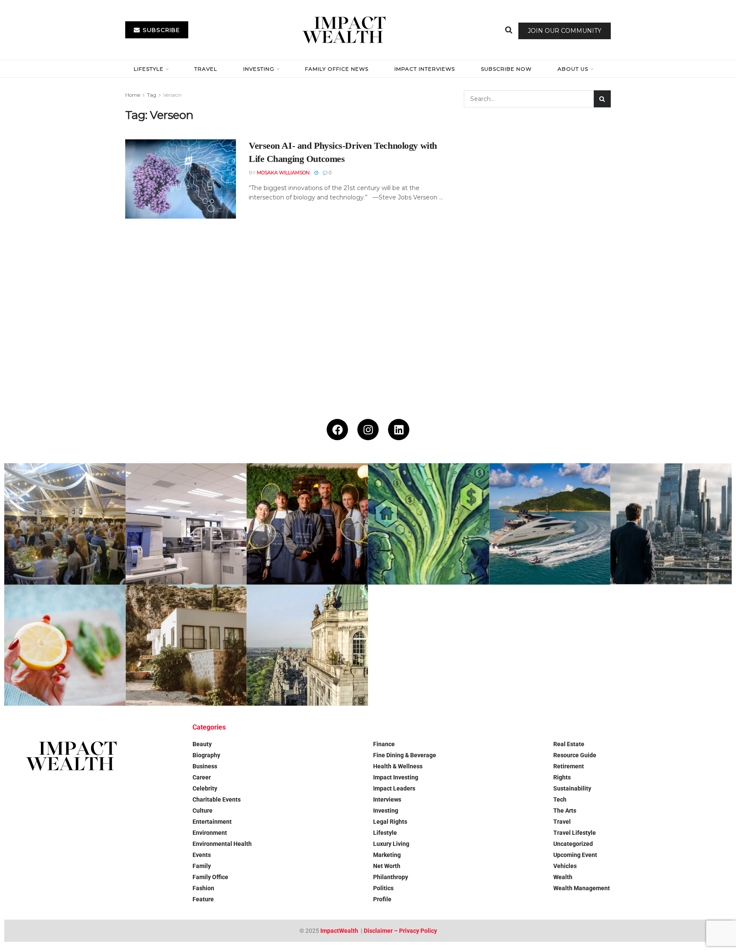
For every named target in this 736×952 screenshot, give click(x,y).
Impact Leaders (394, 788)
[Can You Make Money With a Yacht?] (550, 524)
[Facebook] (337, 429)
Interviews (387, 799)
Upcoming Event (575, 854)
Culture (203, 810)
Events (202, 854)
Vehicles (565, 866)
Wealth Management (581, 888)
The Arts (564, 810)
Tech (559, 799)
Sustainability (572, 788)
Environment (210, 832)
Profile (382, 899)
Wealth (562, 877)
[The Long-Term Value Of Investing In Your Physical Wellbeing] (65, 645)
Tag (151, 95)
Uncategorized (573, 843)
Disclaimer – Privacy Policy (400, 930)
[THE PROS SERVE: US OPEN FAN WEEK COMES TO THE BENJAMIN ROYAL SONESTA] (307, 524)
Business (205, 766)
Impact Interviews (424, 69)
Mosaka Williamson (283, 173)
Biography (206, 755)
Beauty (202, 744)
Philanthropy (390, 877)
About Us (573, 69)
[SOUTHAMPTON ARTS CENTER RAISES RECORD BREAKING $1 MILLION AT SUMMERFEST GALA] (65, 524)
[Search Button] (508, 29)
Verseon (172, 95)
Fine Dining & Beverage (404, 755)
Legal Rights (390, 821)
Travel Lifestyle (574, 832)
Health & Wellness (398, 766)
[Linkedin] (398, 429)
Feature (203, 899)
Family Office (210, 877)
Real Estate (568, 744)
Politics (383, 888)
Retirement (568, 766)
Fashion (203, 888)
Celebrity (205, 788)
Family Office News (336, 69)
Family (202, 866)
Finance (384, 744)
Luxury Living (391, 843)
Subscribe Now (506, 69)
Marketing (387, 854)
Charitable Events (217, 799)
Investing (258, 69)
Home (132, 95)
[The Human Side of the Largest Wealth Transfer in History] (428, 524)
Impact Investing (395, 777)
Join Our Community (564, 31)
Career (202, 777)
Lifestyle (149, 69)
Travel (205, 69)
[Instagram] (368, 429)
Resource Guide (574, 755)
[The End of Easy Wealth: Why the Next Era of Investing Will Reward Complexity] (671, 524)
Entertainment (212, 821)
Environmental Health (222, 843)
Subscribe (160, 29)
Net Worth (386, 866)
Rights (562, 777)
